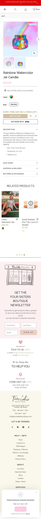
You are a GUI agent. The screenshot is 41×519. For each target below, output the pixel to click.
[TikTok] (29, 427)
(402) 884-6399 (23, 355)
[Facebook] (18, 427)
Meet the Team (20, 472)
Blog (20, 475)
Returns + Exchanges (20, 453)
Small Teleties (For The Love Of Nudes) (30, 222)
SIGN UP (28, 332)
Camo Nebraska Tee (8, 220)
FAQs (20, 440)
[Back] (3, 16)
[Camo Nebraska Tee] (10, 204)
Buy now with (17, 122)
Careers (20, 478)
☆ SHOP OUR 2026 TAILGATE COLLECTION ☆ (20, 3)
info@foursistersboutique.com (23, 353)
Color (5, 97)
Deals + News (20, 482)
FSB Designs (20, 446)
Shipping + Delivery (20, 449)
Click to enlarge (34, 53)
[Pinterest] (23, 427)
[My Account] (25, 9)
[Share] (36, 116)
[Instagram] (12, 427)
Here (27, 349)
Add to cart (15, 116)
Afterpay (20, 456)
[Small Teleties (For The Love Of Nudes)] (30, 204)
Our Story (20, 469)
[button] (17, 219)
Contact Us (20, 443)
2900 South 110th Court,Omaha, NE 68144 (20, 406)
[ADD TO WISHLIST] (30, 116)
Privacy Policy (20, 459)
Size (4, 105)
